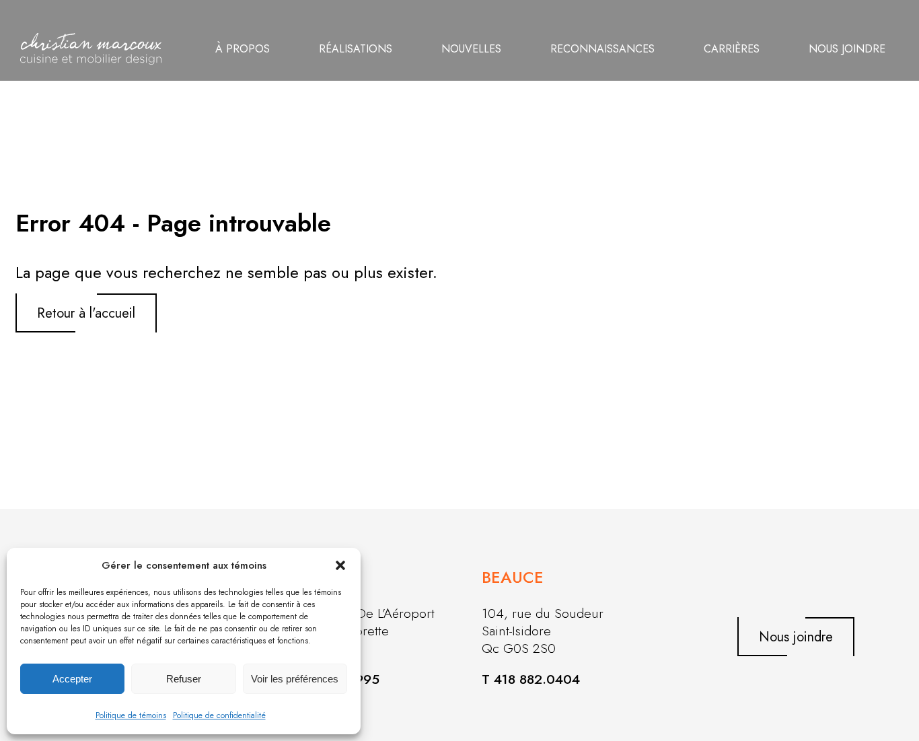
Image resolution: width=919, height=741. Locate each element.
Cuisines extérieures (385, 25)
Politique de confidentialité (219, 715)
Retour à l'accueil (86, 313)
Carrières (732, 49)
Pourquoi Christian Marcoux (298, 25)
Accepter (72, 678)
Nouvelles (471, 49)
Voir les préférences (294, 678)
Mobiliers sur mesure (386, 49)
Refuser (183, 678)
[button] (340, 565)
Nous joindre (847, 49)
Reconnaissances (602, 49)
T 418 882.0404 (531, 679)
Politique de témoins (131, 715)
